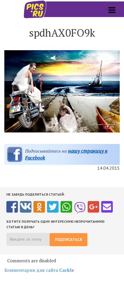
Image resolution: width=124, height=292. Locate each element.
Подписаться (68, 239)
